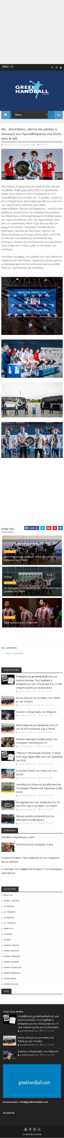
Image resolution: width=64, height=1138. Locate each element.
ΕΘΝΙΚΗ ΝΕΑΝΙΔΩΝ (12, 973)
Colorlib (37, 1134)
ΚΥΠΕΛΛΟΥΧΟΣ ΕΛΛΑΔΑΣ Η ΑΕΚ (34, 844)
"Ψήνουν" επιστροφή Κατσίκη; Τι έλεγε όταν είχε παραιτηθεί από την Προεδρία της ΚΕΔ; (39, 756)
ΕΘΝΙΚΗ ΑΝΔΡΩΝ (11, 950)
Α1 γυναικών (10, 551)
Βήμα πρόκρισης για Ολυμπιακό (21, 622)
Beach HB (8, 895)
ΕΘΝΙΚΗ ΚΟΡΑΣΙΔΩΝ (12, 967)
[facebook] (52, 67)
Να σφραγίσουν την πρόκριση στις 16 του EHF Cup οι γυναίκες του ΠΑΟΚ (32, 589)
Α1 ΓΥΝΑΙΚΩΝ (10, 583)
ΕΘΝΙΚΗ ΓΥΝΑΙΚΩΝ (12, 956)
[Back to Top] (39, 1129)
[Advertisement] (32, 32)
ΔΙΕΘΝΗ (44, 144)
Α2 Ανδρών (9, 917)
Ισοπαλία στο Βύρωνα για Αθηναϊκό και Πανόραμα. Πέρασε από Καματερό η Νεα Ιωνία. (39, 788)
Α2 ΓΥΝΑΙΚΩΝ (9, 923)
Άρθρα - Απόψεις (11, 900)
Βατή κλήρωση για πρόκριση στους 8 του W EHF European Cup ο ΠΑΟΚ (29, 558)
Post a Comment (14, 653)
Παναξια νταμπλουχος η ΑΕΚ (18, 837)
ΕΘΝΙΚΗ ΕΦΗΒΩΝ (11, 962)
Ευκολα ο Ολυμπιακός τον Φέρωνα (36, 711)
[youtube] (61, 67)
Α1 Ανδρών (9, 617)
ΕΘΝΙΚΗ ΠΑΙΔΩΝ (11, 984)
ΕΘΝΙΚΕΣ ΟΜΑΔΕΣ (11, 945)
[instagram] (56, 67)
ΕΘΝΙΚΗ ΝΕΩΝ (10, 978)
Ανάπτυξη (8, 928)
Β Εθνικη (8, 934)
